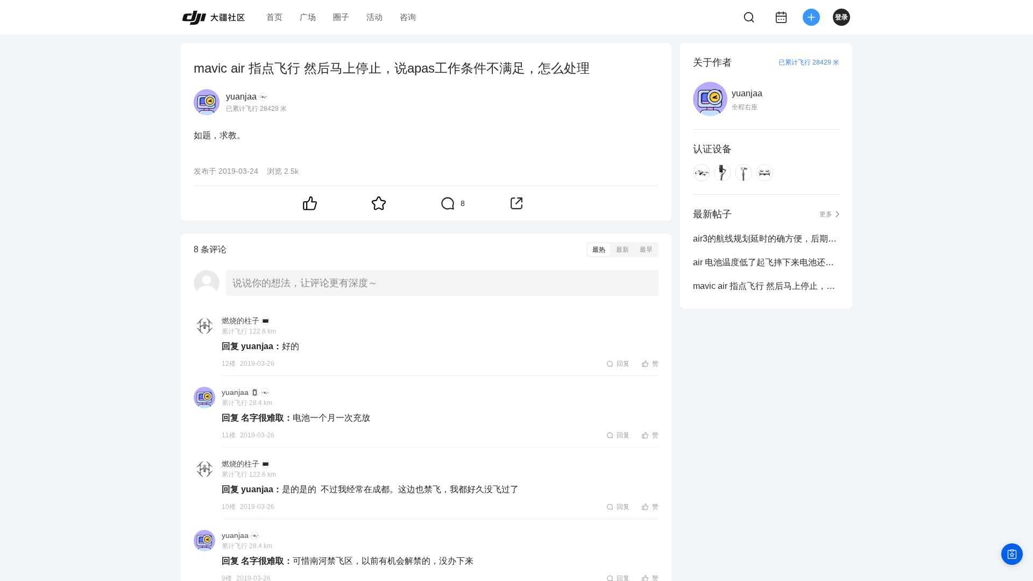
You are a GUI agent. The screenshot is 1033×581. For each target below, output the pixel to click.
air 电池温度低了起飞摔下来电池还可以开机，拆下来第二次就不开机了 (766, 262)
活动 (374, 17)
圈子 (341, 17)
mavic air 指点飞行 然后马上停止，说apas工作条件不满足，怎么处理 (766, 285)
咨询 (408, 17)
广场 (308, 17)
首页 (274, 17)
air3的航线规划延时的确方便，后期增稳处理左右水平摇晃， (766, 238)
